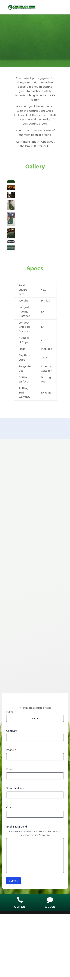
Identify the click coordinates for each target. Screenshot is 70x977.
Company (11, 730)
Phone (11, 750)
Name (11, 711)
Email (10, 769)
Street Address (15, 788)
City (8, 807)
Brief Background (16, 826)
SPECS (34, 47)
